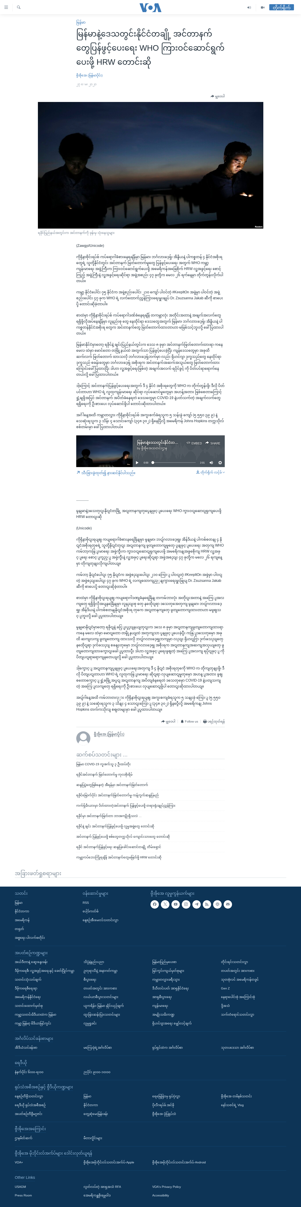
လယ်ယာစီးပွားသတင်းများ (101, 997)
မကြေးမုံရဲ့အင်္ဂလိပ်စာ (98, 1047)
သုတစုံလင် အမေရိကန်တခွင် (240, 979)
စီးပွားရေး (90, 979)
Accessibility (160, 1195)
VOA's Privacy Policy (166, 1187)
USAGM (20, 1187)
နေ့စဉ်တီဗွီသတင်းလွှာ (29, 1096)
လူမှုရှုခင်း (90, 1023)
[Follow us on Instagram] (186, 904)
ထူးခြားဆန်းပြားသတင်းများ (102, 1014)
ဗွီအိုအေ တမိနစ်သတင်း (236, 1096)
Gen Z (225, 988)
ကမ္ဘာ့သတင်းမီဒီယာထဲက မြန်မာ (35, 1014)
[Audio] (249, 7)
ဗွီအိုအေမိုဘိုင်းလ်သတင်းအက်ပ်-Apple (109, 1162)
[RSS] (207, 904)
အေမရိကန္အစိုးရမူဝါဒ (97, 1195)
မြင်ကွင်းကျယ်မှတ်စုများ (168, 970)
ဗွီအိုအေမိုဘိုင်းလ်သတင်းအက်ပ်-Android (179, 1162)
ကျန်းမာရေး (160, 1005)
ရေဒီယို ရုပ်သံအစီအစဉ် (30, 1105)
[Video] (262, 7)
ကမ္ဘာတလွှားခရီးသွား (166, 979)
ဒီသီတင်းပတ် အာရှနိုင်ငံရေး (170, 988)
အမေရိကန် (22, 920)
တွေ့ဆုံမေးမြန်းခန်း (96, 1114)
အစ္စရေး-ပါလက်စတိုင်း (30, 937)
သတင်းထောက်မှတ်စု (29, 1005)
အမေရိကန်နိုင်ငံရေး (28, 997)
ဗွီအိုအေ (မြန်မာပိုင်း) (89, 75)
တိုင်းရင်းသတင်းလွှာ (234, 962)
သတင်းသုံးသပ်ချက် (28, 979)
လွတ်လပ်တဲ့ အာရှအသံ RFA (102, 1187)
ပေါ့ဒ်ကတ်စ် (90, 911)
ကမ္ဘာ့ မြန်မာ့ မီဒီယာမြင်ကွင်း (33, 1023)
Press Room (23, 1195)
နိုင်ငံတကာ (22, 911)
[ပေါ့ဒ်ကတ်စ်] (217, 904)
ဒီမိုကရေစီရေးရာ (26, 988)
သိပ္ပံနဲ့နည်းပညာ (94, 962)
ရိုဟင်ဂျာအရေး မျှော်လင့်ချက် (172, 1023)
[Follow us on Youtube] (175, 904)
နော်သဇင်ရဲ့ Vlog (232, 1105)
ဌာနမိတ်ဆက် (23, 1138)
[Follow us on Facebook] (154, 904)
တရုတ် (19, 929)
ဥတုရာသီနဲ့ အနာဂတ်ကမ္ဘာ (100, 970)
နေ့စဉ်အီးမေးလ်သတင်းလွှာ (100, 920)
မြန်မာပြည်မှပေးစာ (164, 962)
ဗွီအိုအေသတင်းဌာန (154, 448)
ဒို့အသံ (225, 1005)
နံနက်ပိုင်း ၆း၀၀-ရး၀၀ (29, 1072)
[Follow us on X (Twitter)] (165, 904)
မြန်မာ (80, 22)
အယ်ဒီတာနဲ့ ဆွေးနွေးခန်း (31, 962)
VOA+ (19, 1162)
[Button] (218, 96)
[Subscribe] (228, 904)
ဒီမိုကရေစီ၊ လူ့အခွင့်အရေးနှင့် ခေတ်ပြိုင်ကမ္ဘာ (44, 970)
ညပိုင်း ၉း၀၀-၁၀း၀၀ (97, 1072)
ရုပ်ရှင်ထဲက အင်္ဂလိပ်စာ (167, 1047)
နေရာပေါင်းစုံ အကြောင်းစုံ (238, 997)
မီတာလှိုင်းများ (93, 1138)
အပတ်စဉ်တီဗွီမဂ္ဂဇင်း (28, 1114)
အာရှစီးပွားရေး (162, 997)
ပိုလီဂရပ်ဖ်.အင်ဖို (163, 1105)
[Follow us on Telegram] (196, 904)
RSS (86, 902)
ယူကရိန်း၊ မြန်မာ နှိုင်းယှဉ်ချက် (104, 1005)
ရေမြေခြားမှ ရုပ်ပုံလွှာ (166, 1096)
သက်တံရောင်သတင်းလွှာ (237, 1014)
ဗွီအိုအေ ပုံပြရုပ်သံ (164, 1114)
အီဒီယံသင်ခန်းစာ (26, 1047)
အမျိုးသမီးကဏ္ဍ (163, 1014)
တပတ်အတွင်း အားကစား (100, 988)
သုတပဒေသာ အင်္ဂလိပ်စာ (237, 1047)
